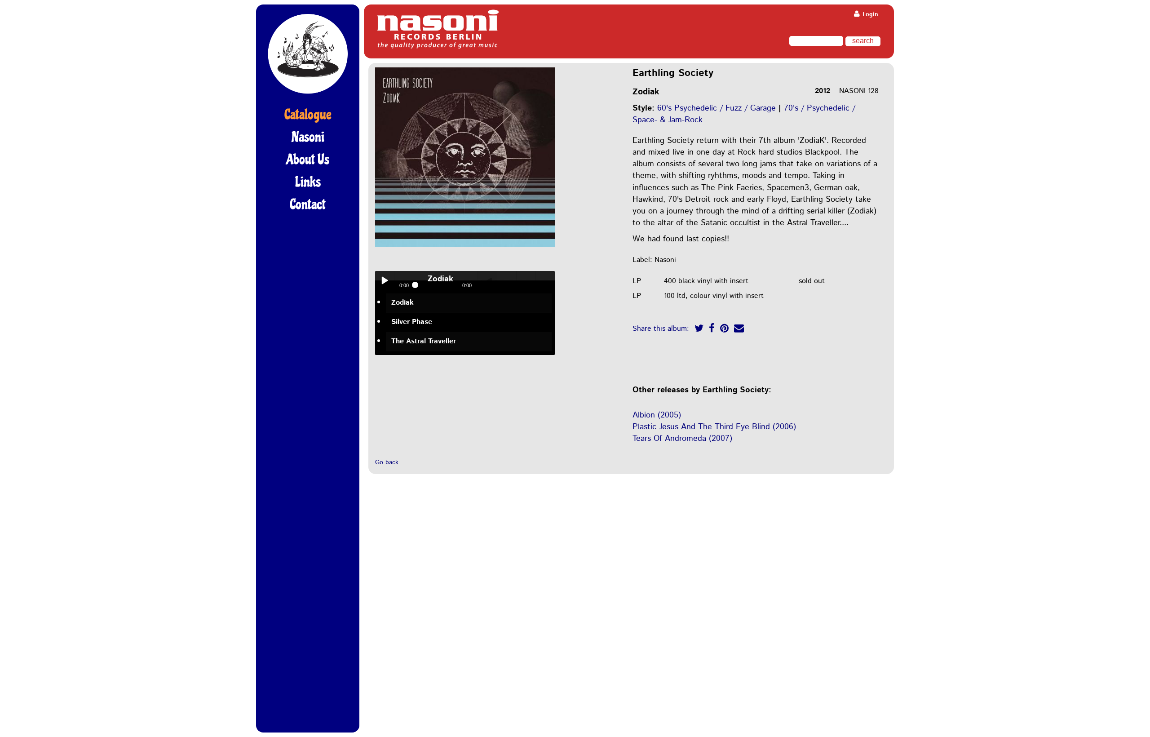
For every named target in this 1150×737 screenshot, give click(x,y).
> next (526, 280)
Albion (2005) (656, 415)
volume (487, 280)
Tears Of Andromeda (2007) (682, 438)
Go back (386, 462)
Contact (308, 204)
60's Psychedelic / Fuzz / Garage (716, 108)
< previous (506, 280)
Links (308, 182)
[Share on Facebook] (712, 329)
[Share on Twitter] (698, 329)
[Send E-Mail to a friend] (739, 329)
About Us (307, 159)
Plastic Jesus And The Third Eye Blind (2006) (714, 427)
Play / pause (384, 280)
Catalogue (308, 114)
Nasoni (308, 137)
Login (869, 14)
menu (545, 280)
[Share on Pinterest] (724, 329)
